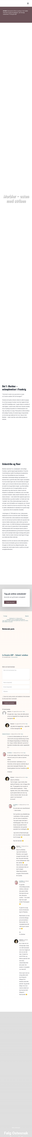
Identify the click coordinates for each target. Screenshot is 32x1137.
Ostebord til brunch (6, 734)
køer (3, 621)
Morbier (6, 621)
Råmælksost (22, 619)
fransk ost (22, 620)
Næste (27, 616)
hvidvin (26, 620)
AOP (9, 620)
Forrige (5, 616)
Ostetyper (17, 619)
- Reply (23, 711)
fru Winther (9, 752)
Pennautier (10, 621)
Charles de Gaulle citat (15, 620)
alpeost (6, 620)
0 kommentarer (14, 657)
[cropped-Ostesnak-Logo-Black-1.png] (6, 3)
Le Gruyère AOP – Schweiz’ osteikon (16, 642)
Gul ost (13, 619)
